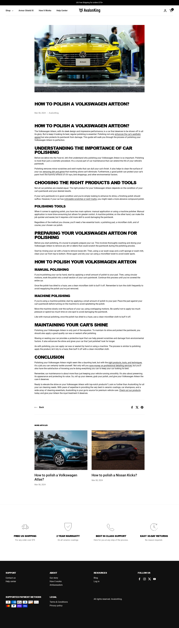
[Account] (165, 10)
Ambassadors (56, 585)
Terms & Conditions (59, 602)
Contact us (11, 578)
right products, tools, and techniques (125, 362)
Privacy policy (56, 605)
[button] (171, 10)
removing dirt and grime (54, 171)
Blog (96, 578)
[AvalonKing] (89, 11)
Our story (54, 578)
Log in (96, 581)
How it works (56, 581)
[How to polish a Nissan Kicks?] (118, 450)
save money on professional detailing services (110, 365)
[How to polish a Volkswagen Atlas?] (60, 450)
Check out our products (130, 390)
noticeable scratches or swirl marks (80, 199)
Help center (11, 581)
